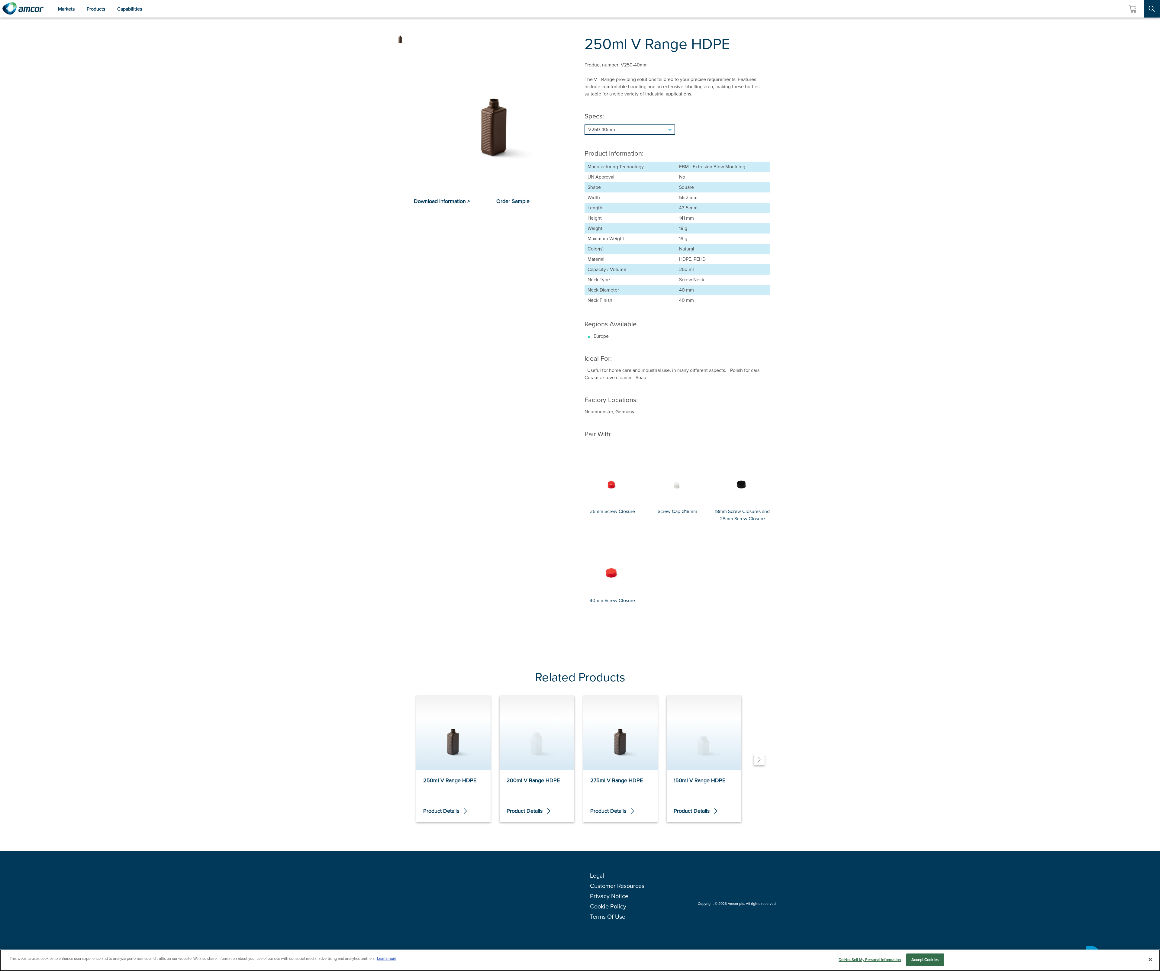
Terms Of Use (607, 916)
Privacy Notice (609, 896)
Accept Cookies (925, 960)
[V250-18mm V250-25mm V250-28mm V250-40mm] (677, 129)
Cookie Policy (608, 906)
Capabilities (129, 8)
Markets (66, 8)
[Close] (1150, 959)
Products (96, 8)
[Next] (759, 759)
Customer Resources (617, 885)
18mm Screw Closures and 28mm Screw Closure (742, 515)
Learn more (386, 958)
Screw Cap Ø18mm (677, 511)
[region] (580, 960)
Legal (597, 875)
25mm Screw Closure (612, 511)
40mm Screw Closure (612, 600)
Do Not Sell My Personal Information (870, 960)
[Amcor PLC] (23, 8)
